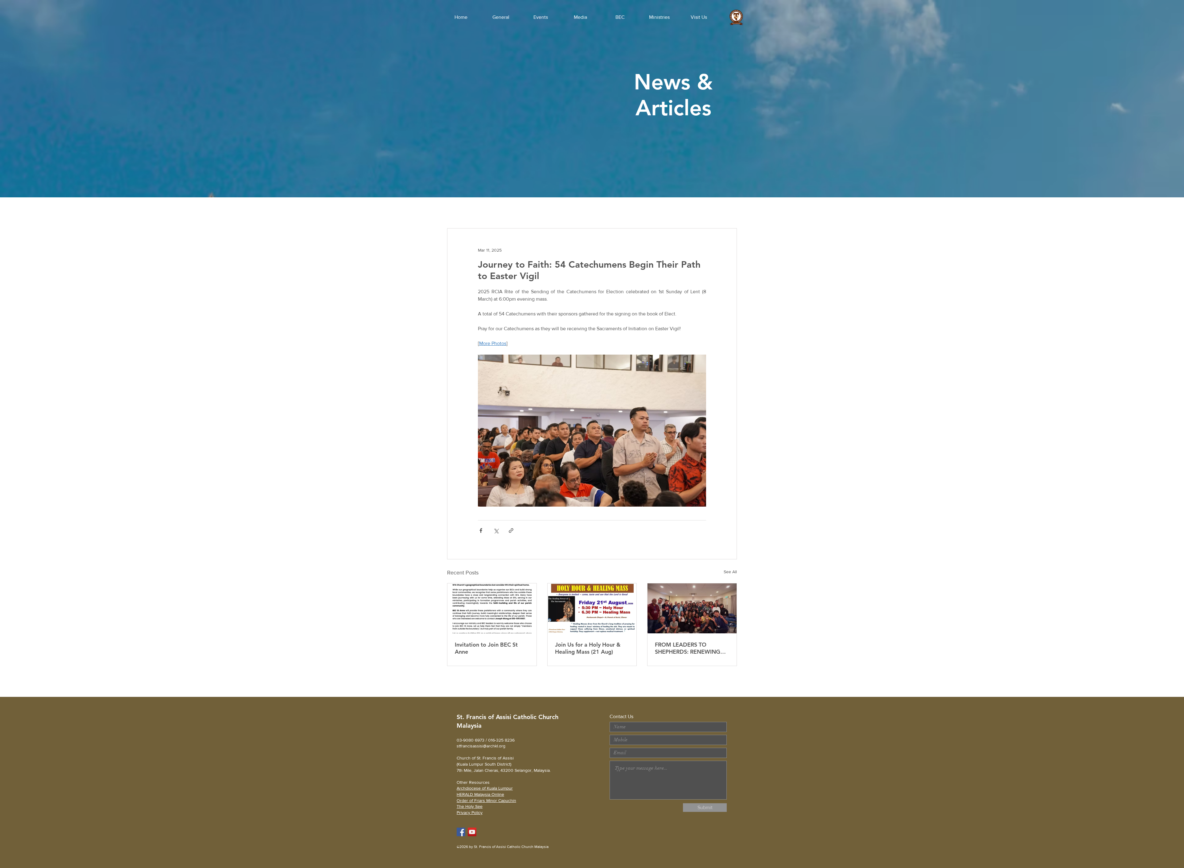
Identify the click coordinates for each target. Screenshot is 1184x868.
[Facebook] (461, 832)
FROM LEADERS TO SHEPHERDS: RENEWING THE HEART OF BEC (687, 648)
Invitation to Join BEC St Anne (486, 648)
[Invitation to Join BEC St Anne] (491, 608)
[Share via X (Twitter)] (496, 530)
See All (730, 571)
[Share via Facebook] (481, 530)
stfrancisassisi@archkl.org (481, 745)
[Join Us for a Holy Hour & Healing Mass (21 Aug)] (592, 608)
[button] (500, 17)
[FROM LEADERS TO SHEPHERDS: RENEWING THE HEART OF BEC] (692, 608)
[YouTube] (472, 832)
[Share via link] (511, 530)
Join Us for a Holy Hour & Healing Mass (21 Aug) (587, 648)
